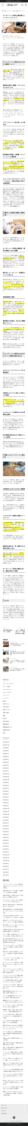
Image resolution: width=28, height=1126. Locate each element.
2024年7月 (6, 788)
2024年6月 (6, 791)
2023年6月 (6, 826)
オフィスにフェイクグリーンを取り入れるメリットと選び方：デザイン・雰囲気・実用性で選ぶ (13, 970)
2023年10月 (6, 814)
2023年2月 (6, 837)
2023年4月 (6, 831)
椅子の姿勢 (6, 721)
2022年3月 (6, 846)
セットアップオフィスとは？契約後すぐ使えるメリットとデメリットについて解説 (13, 886)
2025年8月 (6, 750)
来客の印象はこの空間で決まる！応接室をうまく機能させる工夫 (13, 896)
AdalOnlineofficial (16, 19)
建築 (4, 715)
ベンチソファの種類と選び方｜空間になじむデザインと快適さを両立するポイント (13, 1053)
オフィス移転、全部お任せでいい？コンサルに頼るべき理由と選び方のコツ (13, 935)
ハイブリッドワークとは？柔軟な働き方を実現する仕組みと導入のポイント (13, 976)
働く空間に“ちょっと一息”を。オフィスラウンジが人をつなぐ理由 (13, 925)
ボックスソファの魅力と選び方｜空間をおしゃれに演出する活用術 (13, 1087)
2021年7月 (6, 869)
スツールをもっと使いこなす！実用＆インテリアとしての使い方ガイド (13, 900)
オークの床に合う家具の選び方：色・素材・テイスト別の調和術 (13, 1021)
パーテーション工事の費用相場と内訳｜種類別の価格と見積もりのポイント (13, 1070)
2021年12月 (6, 854)
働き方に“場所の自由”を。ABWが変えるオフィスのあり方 (13, 905)
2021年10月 (6, 860)
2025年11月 (6, 742)
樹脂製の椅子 (6, 730)
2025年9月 (6, 747)
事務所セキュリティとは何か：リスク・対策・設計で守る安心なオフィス (13, 1001)
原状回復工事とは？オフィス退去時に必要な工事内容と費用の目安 (17, 653)
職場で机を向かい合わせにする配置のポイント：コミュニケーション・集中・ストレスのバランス (13, 1027)
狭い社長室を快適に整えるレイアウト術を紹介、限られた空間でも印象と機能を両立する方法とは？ (13, 940)
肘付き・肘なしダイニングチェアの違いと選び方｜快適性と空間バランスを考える (13, 1082)
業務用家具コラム (7, 727)
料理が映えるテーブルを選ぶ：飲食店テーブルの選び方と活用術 (13, 891)
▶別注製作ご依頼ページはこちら (12, 36)
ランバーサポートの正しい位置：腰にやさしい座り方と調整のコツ (13, 1005)
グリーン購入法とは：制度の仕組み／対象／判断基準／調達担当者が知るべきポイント (13, 1033)
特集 (4, 732)
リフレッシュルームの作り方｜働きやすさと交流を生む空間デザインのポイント (13, 1075)
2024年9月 (6, 782)
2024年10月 (6, 779)
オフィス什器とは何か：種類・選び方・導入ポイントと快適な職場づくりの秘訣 (13, 1016)
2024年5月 (6, 794)
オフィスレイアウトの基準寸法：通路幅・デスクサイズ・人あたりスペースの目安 (13, 964)
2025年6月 (6, 756)
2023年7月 (6, 823)
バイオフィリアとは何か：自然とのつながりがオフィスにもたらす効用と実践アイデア (13, 986)
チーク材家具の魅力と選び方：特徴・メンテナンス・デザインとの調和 (13, 981)
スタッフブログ (7, 692)
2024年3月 (6, 800)
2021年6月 (6, 872)
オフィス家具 (6, 686)
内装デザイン (6, 704)
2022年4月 (6, 843)
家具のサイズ (6, 709)
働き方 (4, 701)
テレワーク (6, 695)
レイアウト (6, 698)
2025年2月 (6, 768)
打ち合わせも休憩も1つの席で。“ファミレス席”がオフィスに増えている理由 (13, 916)
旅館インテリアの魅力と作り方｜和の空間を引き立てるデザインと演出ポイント (13, 1064)
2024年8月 (6, 785)
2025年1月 (6, 771)
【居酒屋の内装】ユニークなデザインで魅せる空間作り (17, 644)
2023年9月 (6, 817)
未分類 (4, 718)
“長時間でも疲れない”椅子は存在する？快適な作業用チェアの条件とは (13, 930)
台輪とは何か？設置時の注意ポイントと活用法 (13, 1039)
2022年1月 (6, 852)
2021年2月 (6, 875)
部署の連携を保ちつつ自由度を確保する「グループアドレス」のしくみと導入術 (13, 911)
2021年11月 (6, 857)
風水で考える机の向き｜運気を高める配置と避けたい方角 (13, 1043)
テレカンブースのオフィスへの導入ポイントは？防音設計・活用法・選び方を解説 (13, 947)
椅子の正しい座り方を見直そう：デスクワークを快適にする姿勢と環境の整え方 (13, 953)
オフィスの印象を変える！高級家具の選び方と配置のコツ (17, 669)
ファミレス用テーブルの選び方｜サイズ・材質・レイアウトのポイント (13, 1059)
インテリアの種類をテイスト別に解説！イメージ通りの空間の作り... (17, 662)
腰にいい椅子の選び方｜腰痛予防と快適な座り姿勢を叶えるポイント (13, 1048)
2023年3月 (6, 834)
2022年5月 (6, 840)
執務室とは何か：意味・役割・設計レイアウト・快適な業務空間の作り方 (13, 1010)
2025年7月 (6, 753)
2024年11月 (6, 776)
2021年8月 (6, 866)
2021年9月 (6, 863)
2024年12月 (6, 774)
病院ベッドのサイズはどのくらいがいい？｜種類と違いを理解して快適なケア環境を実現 (13, 1093)
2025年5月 (6, 759)
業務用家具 (6, 724)
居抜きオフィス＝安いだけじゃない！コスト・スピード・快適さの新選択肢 (13, 921)
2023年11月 (6, 811)
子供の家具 (6, 706)
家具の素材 (6, 712)
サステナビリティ (7, 689)
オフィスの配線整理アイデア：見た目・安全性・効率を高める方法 (12, 996)
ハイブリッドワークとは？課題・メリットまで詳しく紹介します (13, 958)
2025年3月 (6, 765)
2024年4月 (6, 797)
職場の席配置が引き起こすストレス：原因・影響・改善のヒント (13, 992)
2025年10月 (6, 745)
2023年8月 (6, 820)
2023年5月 (6, 828)
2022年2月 (6, 849)
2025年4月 (6, 762)
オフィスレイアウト (8, 683)
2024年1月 (6, 805)
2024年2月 (6, 802)
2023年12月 (6, 808)
